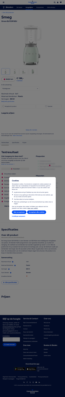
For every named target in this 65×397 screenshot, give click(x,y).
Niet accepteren (19, 212)
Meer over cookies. (32, 208)
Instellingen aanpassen (18, 216)
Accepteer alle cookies (36, 212)
